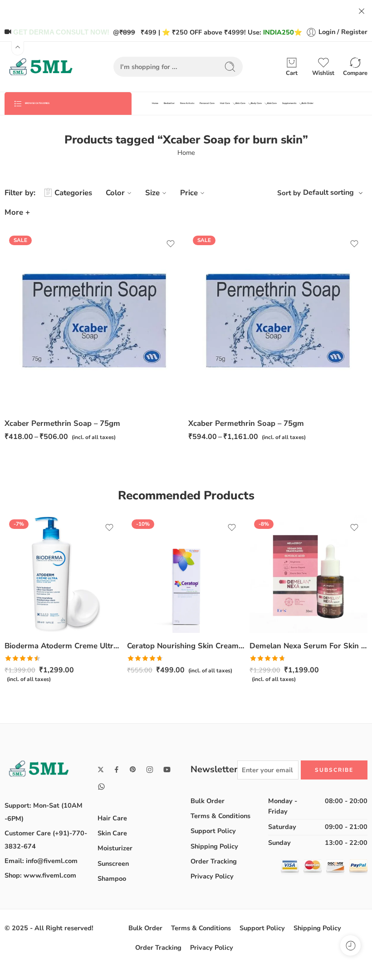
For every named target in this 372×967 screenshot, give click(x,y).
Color (115, 192)
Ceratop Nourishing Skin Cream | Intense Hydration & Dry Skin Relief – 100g (186, 646)
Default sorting (328, 192)
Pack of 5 (29, 397)
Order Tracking (214, 861)
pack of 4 (29, 383)
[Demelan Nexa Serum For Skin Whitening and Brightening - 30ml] (308, 574)
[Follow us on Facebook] (116, 769)
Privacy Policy (212, 876)
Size (152, 192)
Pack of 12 (213, 397)
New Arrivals (187, 103)
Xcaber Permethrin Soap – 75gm (62, 423)
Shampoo (112, 878)
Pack (11, 371)
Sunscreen (113, 863)
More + (17, 212)
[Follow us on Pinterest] (133, 769)
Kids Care (272, 103)
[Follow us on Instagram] (150, 769)
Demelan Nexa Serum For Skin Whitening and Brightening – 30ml (308, 646)
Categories (73, 192)
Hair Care (225, 103)
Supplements (289, 103)
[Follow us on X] (101, 769)
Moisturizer (115, 848)
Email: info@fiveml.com (41, 860)
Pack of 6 (213, 383)
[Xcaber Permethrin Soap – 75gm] (277, 320)
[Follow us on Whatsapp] (101, 786)
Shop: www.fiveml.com (40, 875)
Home (155, 103)
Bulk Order (307, 103)
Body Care (256, 103)
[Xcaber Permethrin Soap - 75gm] (94, 320)
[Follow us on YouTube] (167, 769)
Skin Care (240, 103)
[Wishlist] (170, 243)
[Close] (361, 11)
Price (189, 192)
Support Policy (213, 830)
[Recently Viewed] (350, 945)
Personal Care (207, 103)
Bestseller (169, 103)
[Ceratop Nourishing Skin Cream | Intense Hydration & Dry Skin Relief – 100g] (186, 574)
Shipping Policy (214, 846)
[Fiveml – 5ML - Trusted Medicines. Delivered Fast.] (41, 67)
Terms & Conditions (220, 815)
